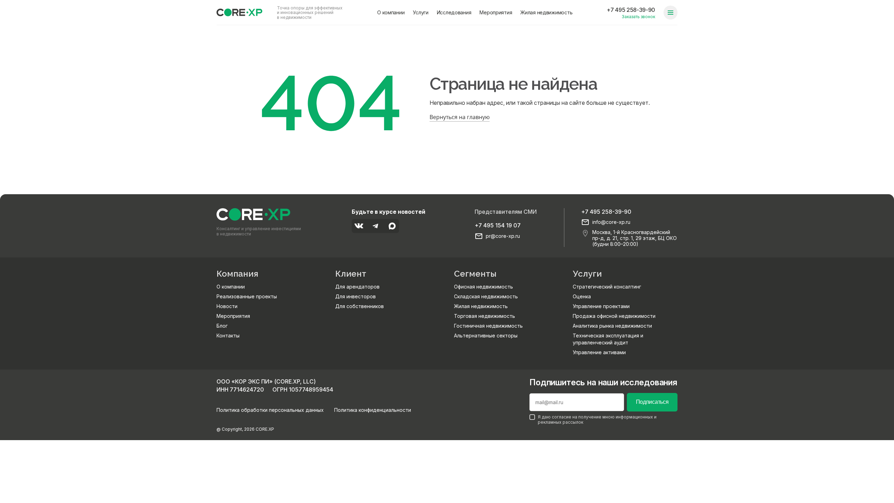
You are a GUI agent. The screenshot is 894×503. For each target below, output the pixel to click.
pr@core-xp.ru (503, 236)
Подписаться (652, 402)
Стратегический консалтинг (607, 287)
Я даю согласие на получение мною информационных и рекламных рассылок (597, 419)
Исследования (454, 12)
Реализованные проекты (247, 296)
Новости (227, 306)
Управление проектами (601, 306)
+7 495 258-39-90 (631, 9)
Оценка (582, 296)
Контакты (228, 335)
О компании (390, 12)
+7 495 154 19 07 (498, 225)
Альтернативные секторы (486, 335)
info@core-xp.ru (611, 222)
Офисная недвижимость (483, 287)
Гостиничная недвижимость (488, 326)
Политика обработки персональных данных (270, 410)
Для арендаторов (357, 287)
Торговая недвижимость (484, 316)
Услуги (420, 12)
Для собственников (359, 306)
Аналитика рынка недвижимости (612, 326)
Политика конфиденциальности (372, 410)
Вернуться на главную (460, 117)
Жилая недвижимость (546, 12)
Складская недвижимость (486, 296)
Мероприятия (495, 12)
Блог (222, 326)
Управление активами (599, 352)
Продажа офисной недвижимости (614, 316)
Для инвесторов (355, 296)
